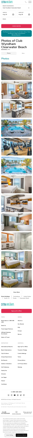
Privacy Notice (21, 360)
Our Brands (21, 324)
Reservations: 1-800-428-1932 (7, 321)
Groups (20, 331)
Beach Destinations (6, 350)
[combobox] (15, 8)
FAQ (19, 327)
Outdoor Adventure (6, 363)
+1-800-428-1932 (16, 392)
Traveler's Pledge (22, 350)
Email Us (3, 325)
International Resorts (7, 346)
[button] (29, 2)
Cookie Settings (9, 435)
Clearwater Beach (24, 298)
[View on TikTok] (21, 395)
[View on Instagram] (17, 395)
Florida (14, 298)
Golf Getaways (5, 367)
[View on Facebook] (11, 395)
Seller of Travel (5, 337)
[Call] (25, 1)
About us (20, 320)
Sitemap (20, 367)
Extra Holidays (5, 296)
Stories (19, 334)
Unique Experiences (6, 357)
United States (27, 296)
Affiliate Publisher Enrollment (6, 333)
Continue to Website (21, 435)
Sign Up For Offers (23, 346)
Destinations (16, 296)
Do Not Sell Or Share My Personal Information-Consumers (13, 406)
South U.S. (7, 298)
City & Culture (5, 353)
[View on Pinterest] (24, 395)
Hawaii (3, 380)
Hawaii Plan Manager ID (6, 404)
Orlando (3, 374)
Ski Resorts (4, 360)
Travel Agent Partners (7, 329)
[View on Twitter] (8, 395)
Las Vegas (4, 377)
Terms (19, 357)
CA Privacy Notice (22, 363)
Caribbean (4, 384)
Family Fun (4, 370)
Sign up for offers (16, 311)
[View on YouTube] (14, 395)
